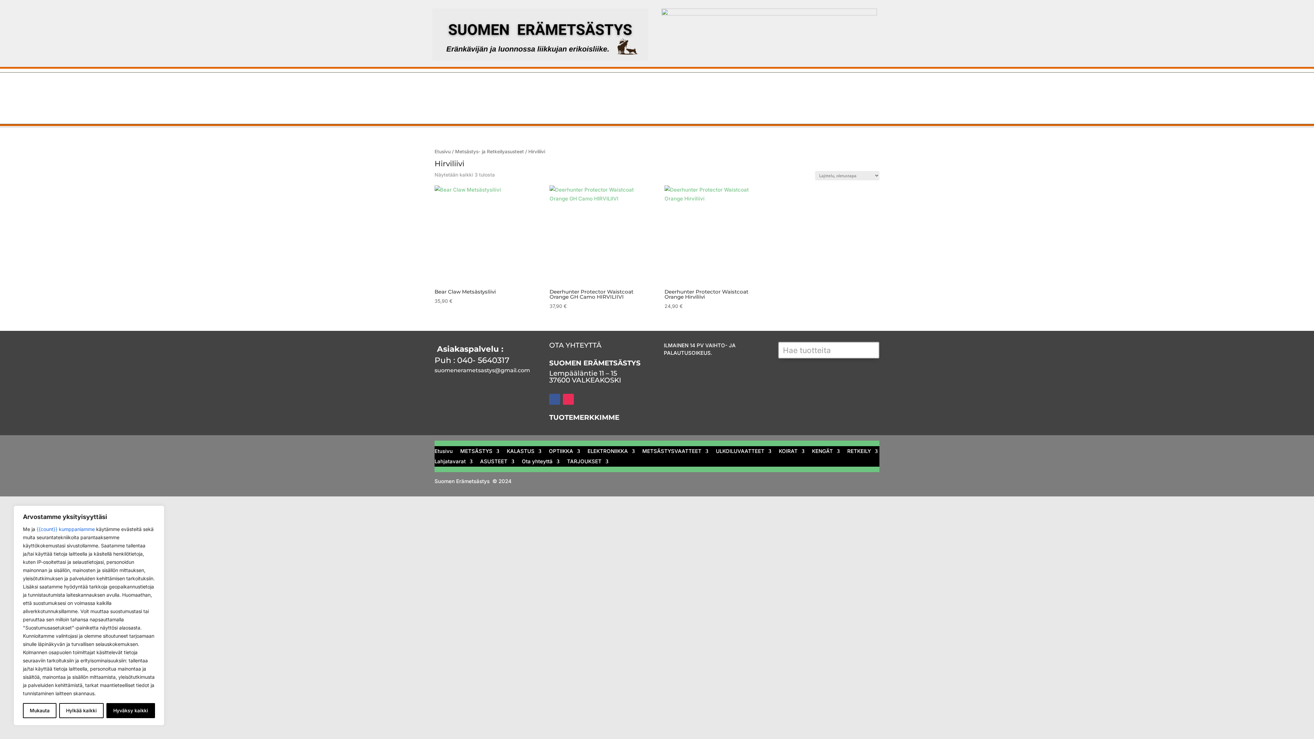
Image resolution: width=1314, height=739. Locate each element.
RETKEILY (437, 104)
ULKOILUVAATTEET (761, 88)
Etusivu (434, 88)
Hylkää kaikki (81, 710)
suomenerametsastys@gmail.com (482, 370)
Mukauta (40, 710)
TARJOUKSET (637, 104)
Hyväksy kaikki (130, 710)
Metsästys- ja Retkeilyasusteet (489, 151)
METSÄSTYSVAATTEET (686, 88)
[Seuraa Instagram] (568, 399)
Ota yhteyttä (584, 104)
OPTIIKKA (564, 88)
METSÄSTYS (471, 88)
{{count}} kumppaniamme (66, 529)
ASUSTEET (534, 104)
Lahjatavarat (484, 104)
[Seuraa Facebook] (554, 399)
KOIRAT (812, 88)
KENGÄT (850, 88)
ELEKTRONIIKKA (615, 88)
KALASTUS (520, 88)
